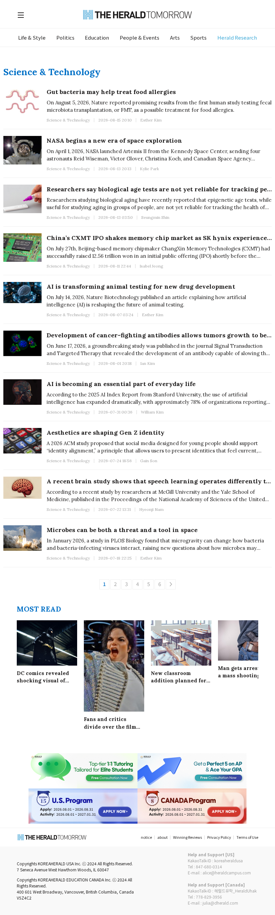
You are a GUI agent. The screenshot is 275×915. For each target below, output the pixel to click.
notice (146, 837)
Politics (65, 37)
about (162, 837)
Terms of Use (247, 837)
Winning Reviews (187, 837)
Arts (175, 37)
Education (97, 37)
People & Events (139, 37)
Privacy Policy (219, 837)
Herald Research (237, 37)
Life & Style (32, 37)
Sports (198, 37)
